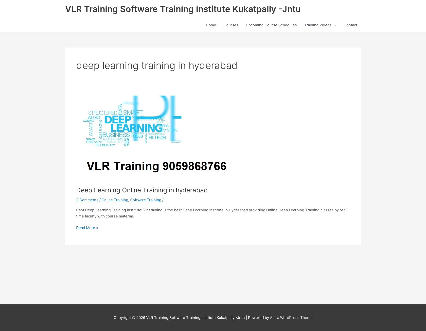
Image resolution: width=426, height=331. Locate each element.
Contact (350, 25)
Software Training (145, 200)
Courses (231, 25)
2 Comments (87, 200)
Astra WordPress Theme (291, 317)
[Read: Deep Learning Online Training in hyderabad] (153, 137)
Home (211, 25)
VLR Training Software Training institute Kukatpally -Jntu (183, 9)
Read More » (87, 227)
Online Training (115, 200)
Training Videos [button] (318, 25)
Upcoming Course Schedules (271, 25)
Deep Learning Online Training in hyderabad (142, 190)
